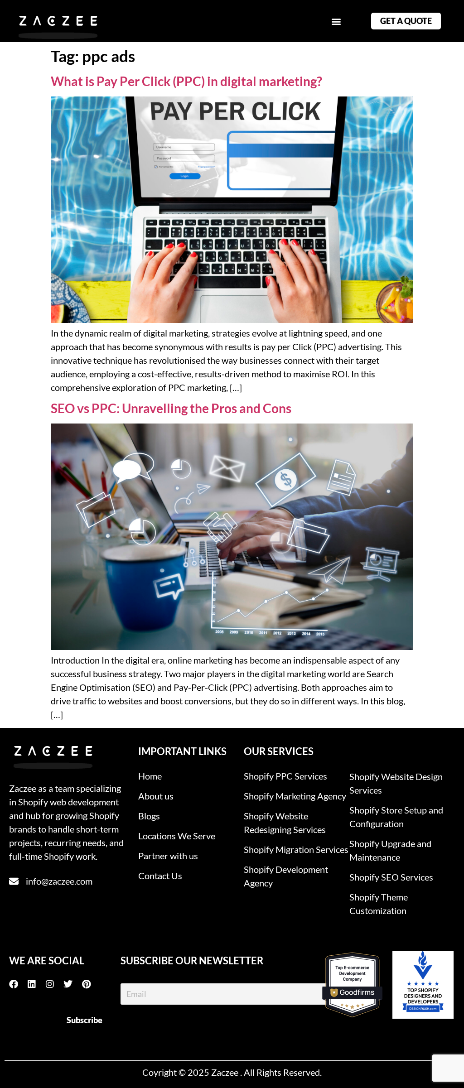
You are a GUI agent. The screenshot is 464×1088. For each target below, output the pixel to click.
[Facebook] (18, 984)
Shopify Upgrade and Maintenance (390, 850)
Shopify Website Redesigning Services (285, 822)
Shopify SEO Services (391, 876)
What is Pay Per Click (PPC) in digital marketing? (186, 81)
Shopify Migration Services (296, 849)
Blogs (149, 815)
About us (156, 795)
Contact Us (160, 875)
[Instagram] (54, 984)
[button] (336, 21)
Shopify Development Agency (286, 876)
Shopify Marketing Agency (295, 795)
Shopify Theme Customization (378, 903)
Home (150, 775)
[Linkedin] (36, 984)
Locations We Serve (176, 835)
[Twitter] (72, 984)
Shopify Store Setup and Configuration (396, 816)
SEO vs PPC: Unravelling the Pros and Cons (171, 408)
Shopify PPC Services (285, 775)
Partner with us (168, 855)
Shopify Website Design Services (396, 783)
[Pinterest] (91, 984)
